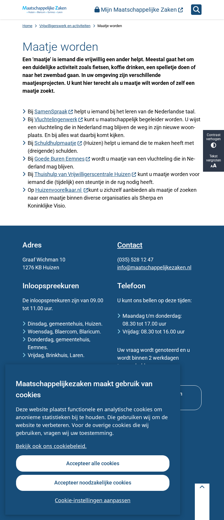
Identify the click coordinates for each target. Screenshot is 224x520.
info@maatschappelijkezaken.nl (154, 267)
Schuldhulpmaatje (55, 143)
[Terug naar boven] (202, 502)
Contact (129, 245)
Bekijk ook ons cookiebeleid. (51, 445)
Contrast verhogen (213, 137)
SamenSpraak (50, 111)
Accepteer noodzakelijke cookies (92, 482)
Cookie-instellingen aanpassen (92, 500)
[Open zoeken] (196, 9)
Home (27, 26)
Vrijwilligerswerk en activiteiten (64, 26)
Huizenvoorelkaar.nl (59, 190)
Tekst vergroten (213, 158)
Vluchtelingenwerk (55, 119)
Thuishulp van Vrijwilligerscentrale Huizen (82, 174)
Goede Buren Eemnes (59, 159)
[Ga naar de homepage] (44, 9)
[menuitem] (139, 10)
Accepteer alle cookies (92, 463)
